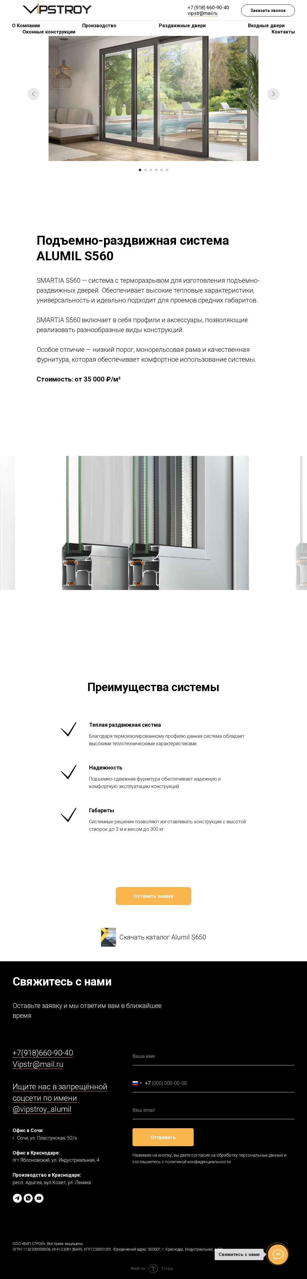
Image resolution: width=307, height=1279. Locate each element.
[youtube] (38, 1198)
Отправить (163, 1137)
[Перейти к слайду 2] (145, 170)
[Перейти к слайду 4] (156, 170)
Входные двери (266, 25)
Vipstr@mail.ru (38, 1064)
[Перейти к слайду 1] (140, 170)
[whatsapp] (28, 1198)
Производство (99, 25)
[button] (153, 896)
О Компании (26, 25)
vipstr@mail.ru (202, 13)
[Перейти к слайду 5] (161, 170)
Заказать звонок (268, 10)
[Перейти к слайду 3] (151, 170)
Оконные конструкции (48, 32)
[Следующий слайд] (273, 94)
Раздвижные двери (182, 25)
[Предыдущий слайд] (34, 94)
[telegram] (17, 1198)
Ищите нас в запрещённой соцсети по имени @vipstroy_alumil (60, 1098)
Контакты (283, 32)
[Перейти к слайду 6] (167, 170)
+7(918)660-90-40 (43, 1052)
